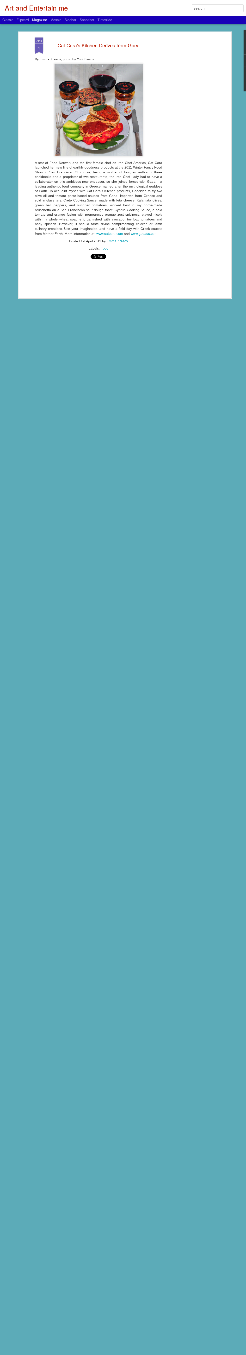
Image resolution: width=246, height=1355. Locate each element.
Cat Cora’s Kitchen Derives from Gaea (99, 45)
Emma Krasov (117, 240)
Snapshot (87, 19)
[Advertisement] (189, 113)
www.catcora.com (109, 233)
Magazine (39, 19)
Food (105, 248)
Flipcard (23, 19)
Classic (7, 19)
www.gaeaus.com (144, 233)
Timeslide (105, 19)
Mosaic (55, 19)
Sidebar (70, 19)
